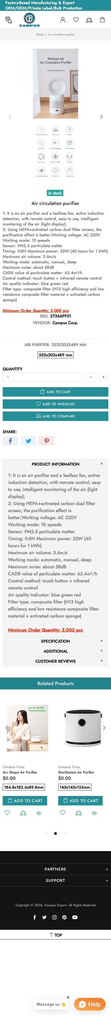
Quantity (12, 369)
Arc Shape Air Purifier (20, 772)
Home (39, 34)
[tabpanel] (28, 763)
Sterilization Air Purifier (76, 772)
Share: (10, 431)
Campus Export (29, 19)
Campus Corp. (14, 767)
